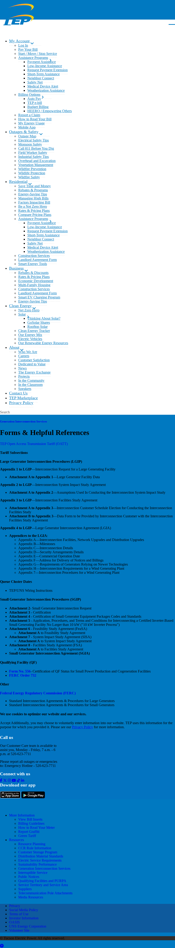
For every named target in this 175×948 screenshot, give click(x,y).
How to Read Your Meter (36, 827)
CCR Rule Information (34, 848)
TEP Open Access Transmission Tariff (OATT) (34, 444)
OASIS (14, 922)
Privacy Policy (82, 727)
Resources (16, 840)
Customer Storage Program (37, 852)
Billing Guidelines (31, 823)
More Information (22, 815)
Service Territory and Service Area (43, 885)
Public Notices (28, 877)
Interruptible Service (32, 873)
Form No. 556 (20, 671)
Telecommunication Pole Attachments (45, 893)
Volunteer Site (19, 930)
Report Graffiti (28, 832)
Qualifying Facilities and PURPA (42, 881)
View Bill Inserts (30, 819)
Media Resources (30, 897)
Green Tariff (27, 836)
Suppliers (25, 889)
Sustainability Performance (37, 864)
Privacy (14, 906)
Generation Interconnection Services (23, 421)
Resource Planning (31, 844)
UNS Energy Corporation (27, 926)
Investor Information (24, 918)
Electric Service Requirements (40, 860)
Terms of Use (18, 914)
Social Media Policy (23, 910)
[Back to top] (2, 946)
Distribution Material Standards (40, 856)
